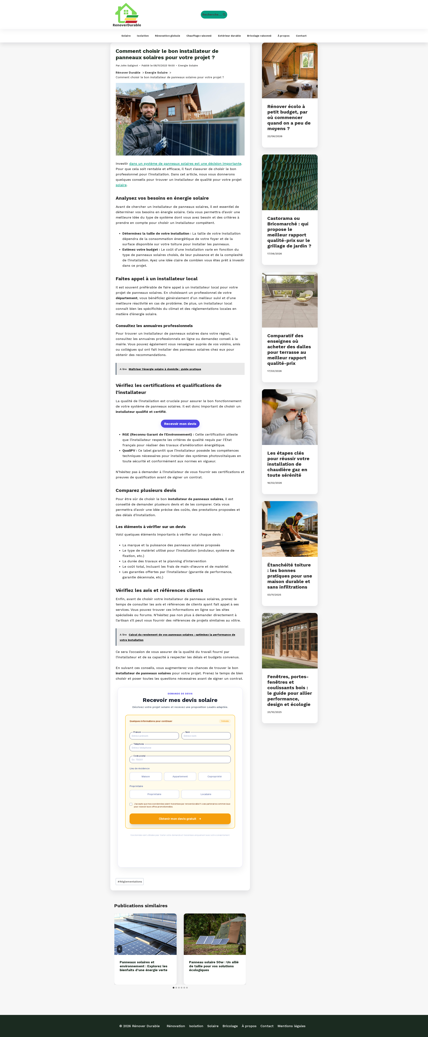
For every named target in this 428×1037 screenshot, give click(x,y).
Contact (301, 35)
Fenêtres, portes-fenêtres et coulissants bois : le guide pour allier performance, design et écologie (289, 690)
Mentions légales (291, 1026)
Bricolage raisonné (259, 35)
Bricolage (230, 1026)
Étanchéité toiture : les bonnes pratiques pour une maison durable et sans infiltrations (289, 576)
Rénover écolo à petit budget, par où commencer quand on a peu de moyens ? (289, 117)
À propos (284, 35)
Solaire (126, 35)
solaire (121, 185)
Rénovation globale (167, 35)
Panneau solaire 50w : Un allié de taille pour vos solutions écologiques (214, 966)
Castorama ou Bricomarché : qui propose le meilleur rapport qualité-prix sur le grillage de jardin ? (289, 232)
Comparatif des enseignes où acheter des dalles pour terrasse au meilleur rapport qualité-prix (289, 349)
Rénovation (176, 1026)
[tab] (173, 988)
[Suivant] (240, 949)
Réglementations (130, 881)
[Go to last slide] (119, 949)
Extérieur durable (229, 35)
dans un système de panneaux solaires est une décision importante (185, 164)
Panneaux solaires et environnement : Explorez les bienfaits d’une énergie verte (143, 966)
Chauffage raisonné (199, 35)
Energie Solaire (188, 65)
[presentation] (145, 934)
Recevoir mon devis (180, 424)
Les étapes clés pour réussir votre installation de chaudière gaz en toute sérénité (288, 464)
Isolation (143, 35)
